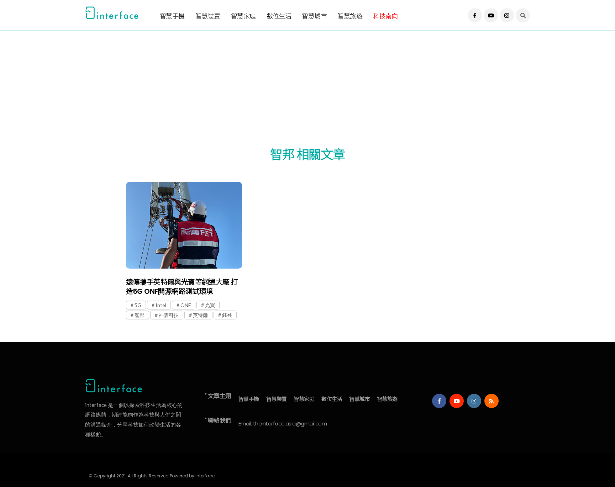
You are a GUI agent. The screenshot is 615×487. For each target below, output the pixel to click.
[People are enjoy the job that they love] (184, 225)
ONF (185, 305)
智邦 (139, 315)
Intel (161, 305)
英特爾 (200, 315)
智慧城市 (314, 16)
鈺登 (227, 315)
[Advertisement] (298, 81)
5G (138, 305)
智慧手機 (172, 16)
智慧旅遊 (349, 16)
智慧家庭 (243, 16)
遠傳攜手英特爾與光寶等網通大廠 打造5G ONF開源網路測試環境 (182, 286)
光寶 (210, 305)
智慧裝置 (207, 16)
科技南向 (385, 16)
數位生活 (279, 16)
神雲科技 (169, 315)
